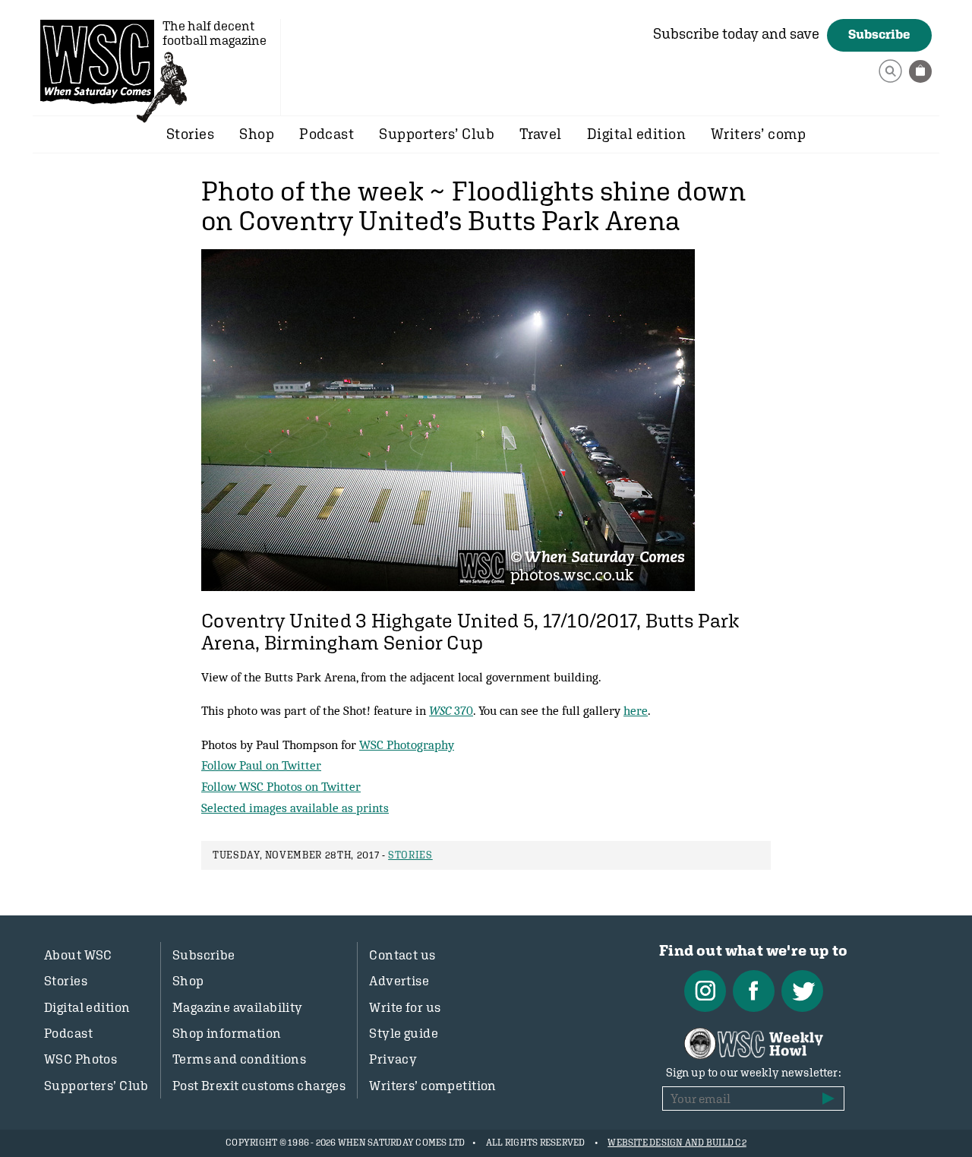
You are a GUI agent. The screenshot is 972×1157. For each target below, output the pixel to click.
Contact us (402, 955)
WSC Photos (80, 1059)
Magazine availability (237, 1007)
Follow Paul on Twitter (261, 765)
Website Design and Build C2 (677, 1142)
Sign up (828, 1098)
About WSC (78, 955)
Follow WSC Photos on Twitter (281, 786)
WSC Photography (406, 744)
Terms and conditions (239, 1059)
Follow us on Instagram (705, 991)
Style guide (403, 1033)
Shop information (227, 1033)
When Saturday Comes (97, 61)
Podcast (326, 133)
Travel (540, 133)
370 (451, 710)
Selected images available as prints (295, 807)
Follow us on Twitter (802, 991)
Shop (256, 133)
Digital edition (636, 133)
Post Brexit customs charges (259, 1085)
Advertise (399, 980)
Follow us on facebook (754, 991)
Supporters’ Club (436, 133)
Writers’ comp (758, 133)
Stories (190, 133)
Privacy (393, 1059)
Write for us (404, 1007)
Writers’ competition (433, 1085)
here (635, 710)
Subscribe (879, 34)
